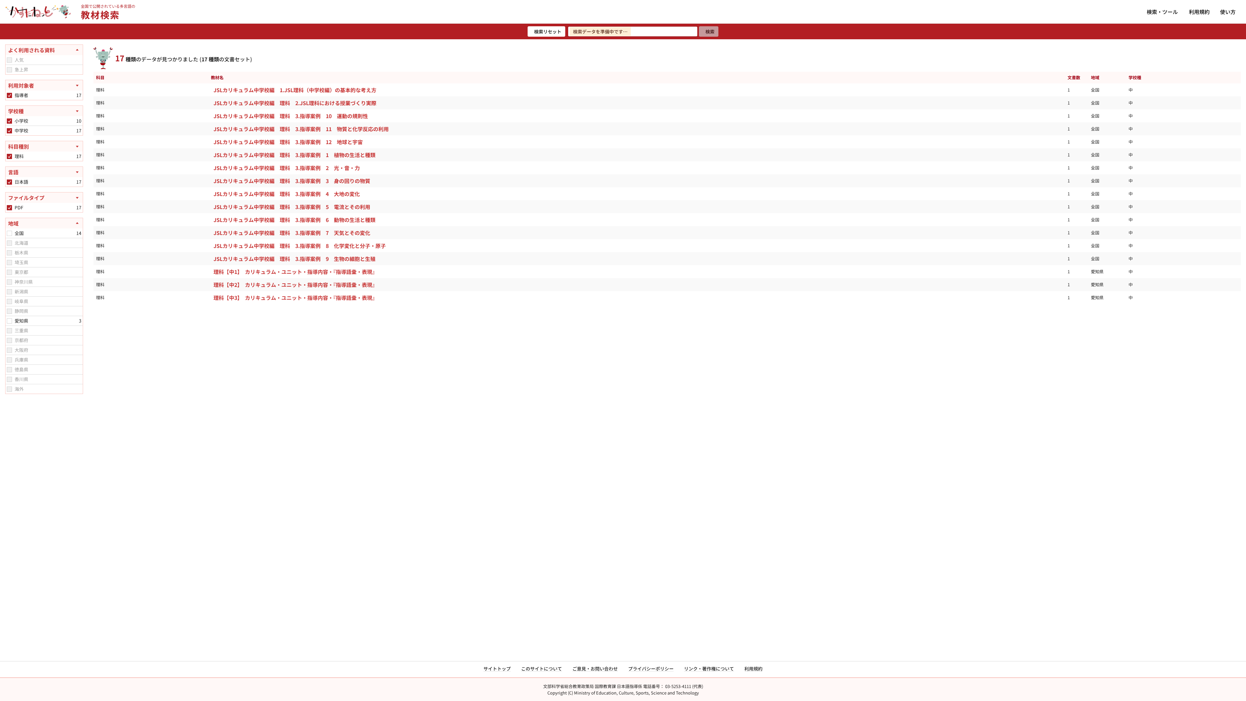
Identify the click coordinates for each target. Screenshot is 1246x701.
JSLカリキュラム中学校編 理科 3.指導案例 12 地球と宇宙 (288, 142)
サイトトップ (497, 668)
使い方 (1228, 12)
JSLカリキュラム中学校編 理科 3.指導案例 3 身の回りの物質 (292, 181)
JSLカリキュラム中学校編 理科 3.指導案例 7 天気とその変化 (292, 233)
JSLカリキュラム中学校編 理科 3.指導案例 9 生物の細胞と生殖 (294, 259)
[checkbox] (9, 60)
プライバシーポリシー (651, 668)
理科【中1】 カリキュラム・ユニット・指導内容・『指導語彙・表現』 (295, 272)
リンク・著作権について (709, 668)
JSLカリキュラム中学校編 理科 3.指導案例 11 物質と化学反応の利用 (301, 129)
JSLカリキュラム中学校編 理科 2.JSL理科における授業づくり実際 (295, 103)
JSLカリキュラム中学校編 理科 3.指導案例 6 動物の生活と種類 (294, 220)
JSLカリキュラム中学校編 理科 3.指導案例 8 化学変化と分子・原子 (300, 246)
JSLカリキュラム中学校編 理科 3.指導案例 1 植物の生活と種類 (294, 155)
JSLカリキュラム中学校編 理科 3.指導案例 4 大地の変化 (287, 194)
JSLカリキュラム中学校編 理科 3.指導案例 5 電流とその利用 (292, 207)
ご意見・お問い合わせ (595, 668)
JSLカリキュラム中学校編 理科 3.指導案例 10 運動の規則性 (291, 116)
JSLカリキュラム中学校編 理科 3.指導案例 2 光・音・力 (287, 168)
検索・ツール (1162, 12)
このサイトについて (541, 668)
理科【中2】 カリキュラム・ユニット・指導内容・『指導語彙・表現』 (295, 285)
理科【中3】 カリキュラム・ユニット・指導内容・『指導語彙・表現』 (295, 297)
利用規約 (1199, 12)
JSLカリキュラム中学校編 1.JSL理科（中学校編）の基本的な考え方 (295, 90)
